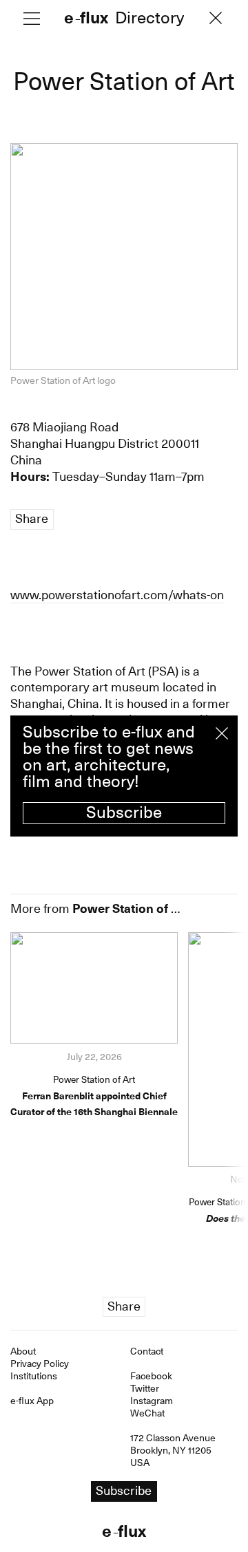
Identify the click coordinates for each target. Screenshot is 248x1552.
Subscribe (124, 812)
